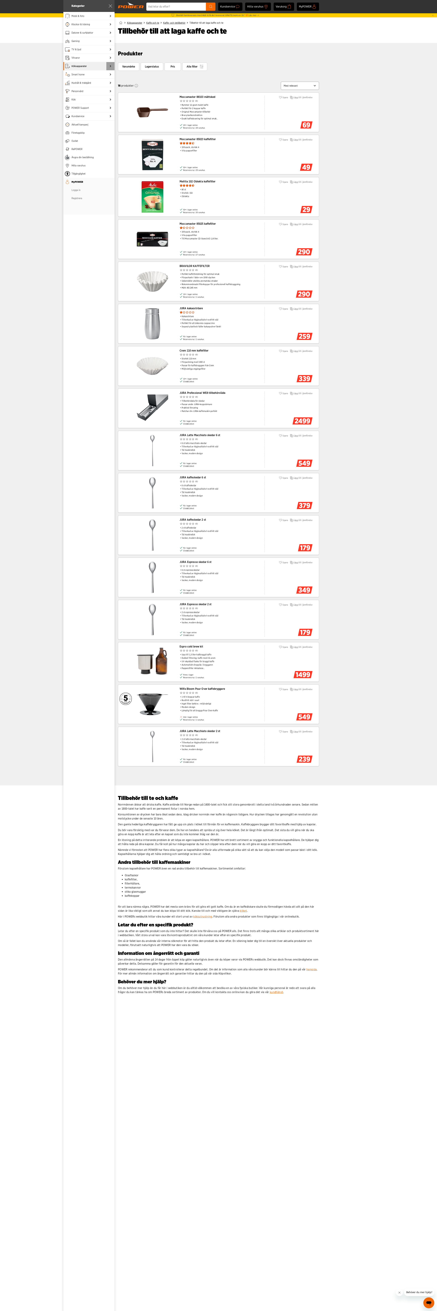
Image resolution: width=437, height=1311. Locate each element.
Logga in (76, 190)
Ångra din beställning (83, 157)
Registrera (77, 198)
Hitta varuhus (79, 165)
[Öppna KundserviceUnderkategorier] (110, 116)
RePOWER (77, 149)
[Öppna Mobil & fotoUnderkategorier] (110, 16)
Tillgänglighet (79, 173)
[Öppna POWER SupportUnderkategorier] (110, 108)
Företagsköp (78, 132)
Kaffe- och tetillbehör (174, 22)
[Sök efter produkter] (210, 7)
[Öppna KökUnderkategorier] (110, 99)
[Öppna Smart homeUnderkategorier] (110, 74)
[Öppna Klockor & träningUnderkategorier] (110, 24)
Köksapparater (134, 22)
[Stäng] (433, 15)
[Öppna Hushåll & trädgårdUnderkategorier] (110, 83)
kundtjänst (276, 992)
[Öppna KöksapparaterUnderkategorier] (110, 66)
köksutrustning (202, 916)
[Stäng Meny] (110, 6)
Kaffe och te (152, 22)
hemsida (311, 969)
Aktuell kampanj (80, 124)
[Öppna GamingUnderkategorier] (110, 41)
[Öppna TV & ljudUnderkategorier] (110, 49)
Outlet (75, 141)
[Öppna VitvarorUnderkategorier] (110, 58)
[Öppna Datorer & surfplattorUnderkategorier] (110, 33)
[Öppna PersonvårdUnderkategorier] (110, 91)
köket (243, 910)
